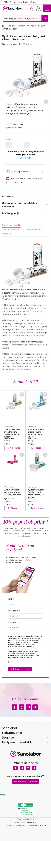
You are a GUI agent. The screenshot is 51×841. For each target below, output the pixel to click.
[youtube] (28, 706)
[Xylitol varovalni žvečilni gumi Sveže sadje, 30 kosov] (13, 406)
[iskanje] (44, 18)
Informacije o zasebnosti (25, 822)
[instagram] (21, 706)
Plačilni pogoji (10, 213)
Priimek (13, 611)
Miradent (28, 44)
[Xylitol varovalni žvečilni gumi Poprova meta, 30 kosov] (37, 406)
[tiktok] (35, 706)
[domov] (3, 26)
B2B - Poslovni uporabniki (16, 2)
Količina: (10, 139)
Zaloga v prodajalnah (20, 171)
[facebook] (14, 706)
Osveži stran (25, 158)
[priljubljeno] (46, 102)
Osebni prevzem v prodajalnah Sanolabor (20, 205)
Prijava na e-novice (22, 669)
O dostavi (7, 196)
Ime (10, 599)
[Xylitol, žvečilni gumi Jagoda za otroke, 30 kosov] (13, 467)
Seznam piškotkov (25, 819)
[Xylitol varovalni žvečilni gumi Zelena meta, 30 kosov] (37, 467)
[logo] (12, 8)
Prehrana (11, 26)
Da (12, 662)
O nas (33, 2)
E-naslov (14, 622)
